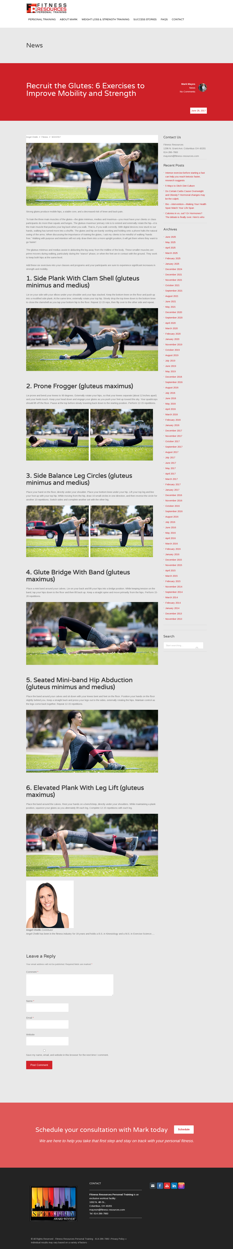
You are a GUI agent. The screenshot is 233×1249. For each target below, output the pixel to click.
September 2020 (173, 317)
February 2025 (173, 258)
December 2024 (173, 269)
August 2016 (171, 516)
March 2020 (171, 328)
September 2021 (173, 290)
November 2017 (173, 436)
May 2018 (170, 403)
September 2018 (173, 382)
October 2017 (172, 441)
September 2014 (173, 592)
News (192, 87)
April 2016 (170, 538)
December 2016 (173, 495)
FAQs (164, 19)
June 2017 (170, 462)
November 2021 (173, 280)
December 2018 (173, 376)
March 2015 (171, 575)
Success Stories (145, 19)
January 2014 (172, 608)
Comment (32, 971)
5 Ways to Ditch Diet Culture (180, 185)
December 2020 (173, 312)
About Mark (69, 19)
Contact (178, 19)
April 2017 (170, 473)
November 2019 (173, 344)
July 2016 (170, 522)
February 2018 (173, 419)
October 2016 (172, 506)
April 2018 (170, 409)
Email (30, 1017)
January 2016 (172, 554)
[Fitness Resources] (50, 8)
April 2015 (170, 570)
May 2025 (170, 242)
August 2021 (171, 296)
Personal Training (42, 19)
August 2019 (171, 355)
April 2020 (170, 323)
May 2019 (170, 371)
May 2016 (170, 532)
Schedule (184, 1129)
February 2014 (173, 602)
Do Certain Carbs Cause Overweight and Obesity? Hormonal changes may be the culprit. (185, 195)
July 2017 (170, 457)
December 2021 (173, 274)
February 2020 (173, 333)
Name (30, 1001)
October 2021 (172, 285)
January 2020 (172, 339)
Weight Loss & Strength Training (105, 19)
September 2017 (173, 446)
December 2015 (173, 559)
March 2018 (171, 414)
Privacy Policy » (118, 1239)
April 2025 (170, 247)
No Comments (187, 91)
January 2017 (172, 489)
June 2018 (170, 398)
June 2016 (170, 527)
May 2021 (170, 306)
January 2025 (172, 263)
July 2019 (170, 360)
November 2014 (173, 586)
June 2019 (170, 366)
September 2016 (173, 511)
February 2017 (173, 484)
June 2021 (170, 301)
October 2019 (172, 349)
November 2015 (173, 565)
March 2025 (171, 253)
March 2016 (171, 543)
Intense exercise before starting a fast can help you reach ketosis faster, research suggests (185, 176)
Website (30, 1034)
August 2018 (171, 387)
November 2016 (173, 500)
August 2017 (171, 452)
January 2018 (172, 425)
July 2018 (170, 393)
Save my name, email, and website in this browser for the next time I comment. (67, 1055)
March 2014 (171, 597)
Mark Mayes (188, 84)
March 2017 (171, 479)
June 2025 (170, 236)
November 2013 (173, 619)
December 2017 (173, 430)
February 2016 (173, 549)
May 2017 (170, 468)
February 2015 (173, 581)
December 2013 (173, 613)
